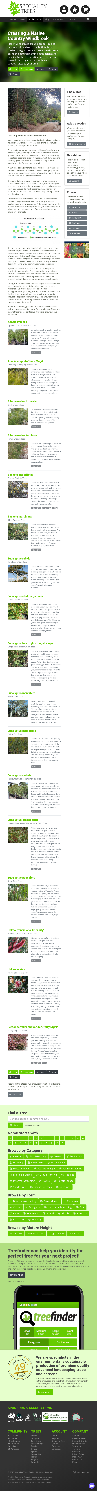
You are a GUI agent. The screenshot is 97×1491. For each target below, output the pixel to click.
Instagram (76, 217)
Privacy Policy (78, 1454)
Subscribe (16, 1094)
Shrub (65, 1213)
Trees (23, 19)
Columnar (72, 1201)
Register (55, 1438)
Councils (35, 1462)
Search (74, 112)
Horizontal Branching (59, 1207)
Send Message (78, 144)
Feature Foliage (46, 1168)
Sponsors (76, 1446)
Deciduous (75, 1156)
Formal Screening (72, 1168)
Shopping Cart (58, 1441)
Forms (34, 1457)
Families (34, 1446)
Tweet (15, 74)
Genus (34, 1449)
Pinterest (75, 233)
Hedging (69, 1174)
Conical (17, 1207)
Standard (81, 1213)
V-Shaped (18, 1219)
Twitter (74, 212)
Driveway (18, 1162)
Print (14, 69)
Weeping (36, 1219)
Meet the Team (79, 1438)
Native (46, 1180)
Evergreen (37, 1162)
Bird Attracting (37, 1156)
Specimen (65, 1187)
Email (41, 69)
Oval (81, 1207)
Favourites (56, 1446)
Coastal (57, 1156)
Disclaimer (77, 1457)
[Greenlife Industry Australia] (55, 1417)
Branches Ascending (24, 1201)
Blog (47, 19)
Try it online (16, 1274)
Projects (34, 1459)
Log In (54, 1435)
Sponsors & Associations (30, 1408)
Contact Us (77, 1459)
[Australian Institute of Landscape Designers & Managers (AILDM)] (28, 1417)
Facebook (75, 207)
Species (34, 1451)
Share (53, 69)
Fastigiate (34, 1207)
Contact (70, 19)
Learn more (44, 1392)
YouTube (75, 223)
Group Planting (48, 1174)
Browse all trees (32, 1125)
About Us (58, 19)
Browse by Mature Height (30, 1228)
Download (28, 69)
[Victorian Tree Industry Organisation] (37, 1417)
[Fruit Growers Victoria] (76, 1417)
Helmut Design (83, 1472)
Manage (76, 1462)
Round (50, 1213)
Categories (36, 1454)
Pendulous (32, 1213)
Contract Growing (80, 1441)
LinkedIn (75, 228)
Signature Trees (42, 1187)
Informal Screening (24, 1180)
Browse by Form (22, 1195)
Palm (16, 1213)
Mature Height (37, 1443)
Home (12, 19)
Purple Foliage (65, 1180)
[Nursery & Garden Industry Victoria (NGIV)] (19, 1417)
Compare (35, 1438)
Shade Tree (19, 1187)
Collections (35, 19)
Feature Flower (21, 1168)
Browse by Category (25, 1150)
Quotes (55, 1443)
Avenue (17, 1156)
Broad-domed (51, 1201)
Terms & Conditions (77, 1450)
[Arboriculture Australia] (11, 1417)
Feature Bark (57, 1162)
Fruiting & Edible (22, 1174)
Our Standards (78, 1443)
